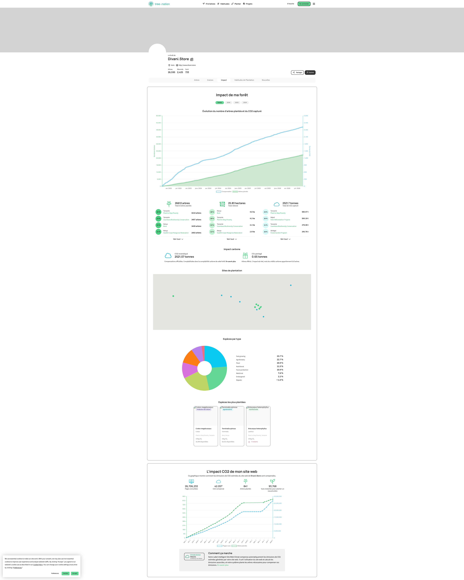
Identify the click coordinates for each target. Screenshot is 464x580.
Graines (210, 80)
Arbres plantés (245, 489)
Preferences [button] (17, 568)
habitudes (224, 4)
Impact (224, 80)
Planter (238, 4)
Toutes (219, 102)
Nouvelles (266, 80)
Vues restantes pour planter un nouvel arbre (272, 490)
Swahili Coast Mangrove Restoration (176, 233)
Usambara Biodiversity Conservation (176, 220)
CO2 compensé (218, 489)
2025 (236, 102)
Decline (65, 573)
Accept (75, 573)
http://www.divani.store (187, 65)
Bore (165, 226)
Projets (249, 4)
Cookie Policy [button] (38, 565)
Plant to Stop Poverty (170, 213)
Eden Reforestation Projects (280, 220)
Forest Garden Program (279, 233)
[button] (256, 304)
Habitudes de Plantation (244, 80)
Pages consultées (191, 489)
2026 (228, 102)
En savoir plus (231, 261)
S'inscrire (290, 4)
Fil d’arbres (210, 4)
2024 (245, 102)
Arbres (196, 80)
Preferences (55, 573)
